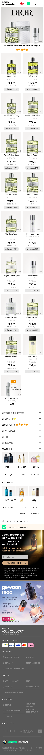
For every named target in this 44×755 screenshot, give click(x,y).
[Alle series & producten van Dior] (22, 12)
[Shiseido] (27, 731)
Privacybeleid (11, 570)
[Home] (3, 521)
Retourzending (33, 663)
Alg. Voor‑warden (31, 705)
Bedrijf (8, 705)
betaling (9, 663)
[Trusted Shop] (28, 3)
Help (28, 681)
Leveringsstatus (12, 681)
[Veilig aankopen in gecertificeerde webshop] (23, 742)
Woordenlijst (32, 687)
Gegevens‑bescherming (32, 711)
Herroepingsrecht (13, 711)
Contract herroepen (14, 669)
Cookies (8, 716)
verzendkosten (27, 750)
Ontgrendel (13, 563)
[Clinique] (9, 731)
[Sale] (22, 3)
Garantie (30, 657)
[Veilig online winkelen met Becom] (13, 742)
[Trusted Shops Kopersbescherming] (5, 742)
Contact (9, 687)
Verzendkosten (12, 657)
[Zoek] (34, 3)
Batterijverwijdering (14, 692)
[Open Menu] (9, 3)
